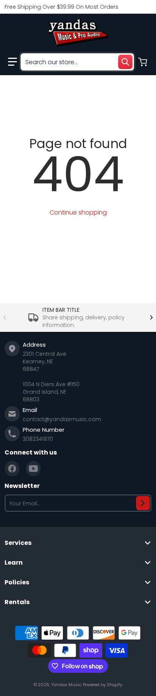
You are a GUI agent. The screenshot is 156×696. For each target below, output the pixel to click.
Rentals (17, 602)
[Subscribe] (143, 503)
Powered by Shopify (102, 685)
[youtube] (33, 468)
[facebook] (12, 468)
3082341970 (38, 439)
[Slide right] (151, 317)
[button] (12, 61)
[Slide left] (4, 317)
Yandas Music (66, 685)
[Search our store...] (125, 62)
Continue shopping (78, 212)
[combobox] (77, 62)
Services (18, 543)
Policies (17, 582)
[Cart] (143, 62)
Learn (14, 563)
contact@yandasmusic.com (62, 419)
